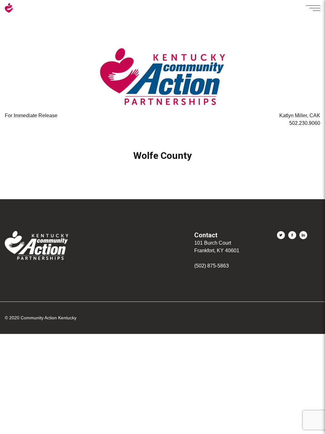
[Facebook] (292, 235)
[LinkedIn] (303, 235)
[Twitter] (281, 235)
